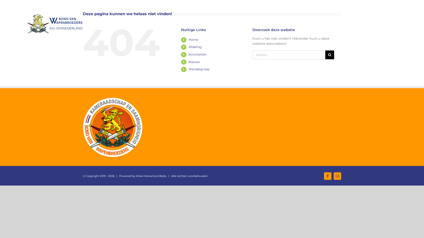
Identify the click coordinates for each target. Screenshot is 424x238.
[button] (389, 18)
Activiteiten (197, 54)
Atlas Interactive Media (151, 176)
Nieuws (194, 62)
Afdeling (195, 47)
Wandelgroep (199, 69)
